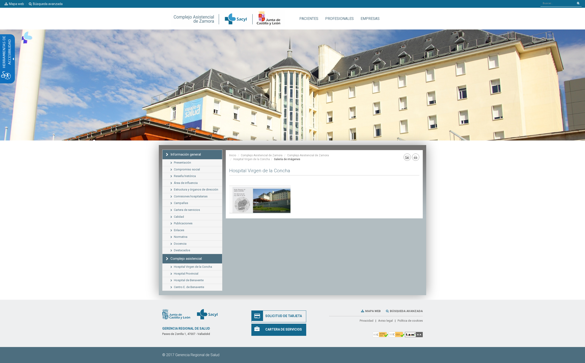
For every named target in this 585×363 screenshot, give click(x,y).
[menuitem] (309, 18)
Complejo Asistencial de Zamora (261, 155)
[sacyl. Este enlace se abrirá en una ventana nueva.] (207, 313)
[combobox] (557, 3)
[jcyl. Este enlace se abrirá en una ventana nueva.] (176, 313)
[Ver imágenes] (407, 157)
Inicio (232, 155)
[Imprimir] (415, 157)
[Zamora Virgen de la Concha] (260, 198)
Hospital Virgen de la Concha (251, 159)
